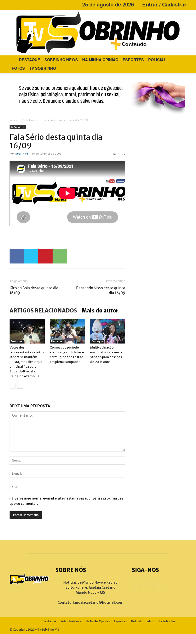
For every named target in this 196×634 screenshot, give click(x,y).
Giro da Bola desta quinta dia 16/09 (34, 290)
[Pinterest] (45, 256)
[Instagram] (21, 4)
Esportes (133, 59)
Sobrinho (21, 153)
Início (13, 120)
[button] (180, 60)
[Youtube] (29, 4)
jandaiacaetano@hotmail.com (98, 602)
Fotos (18, 68)
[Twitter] (31, 256)
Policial (157, 59)
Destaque (29, 59)
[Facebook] (13, 4)
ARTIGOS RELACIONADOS (43, 310)
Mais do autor (100, 310)
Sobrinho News (61, 59)
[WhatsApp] (60, 256)
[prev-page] (13, 386)
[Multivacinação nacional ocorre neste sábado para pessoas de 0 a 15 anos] (107, 331)
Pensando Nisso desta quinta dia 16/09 (100, 290)
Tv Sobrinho (42, 68)
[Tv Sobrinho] (98, 32)
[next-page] (20, 386)
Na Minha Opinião (100, 59)
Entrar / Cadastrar (164, 4)
